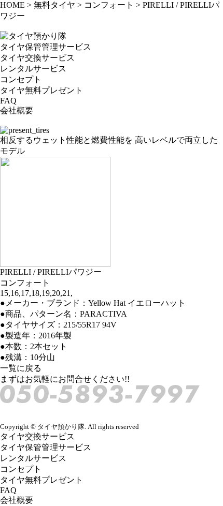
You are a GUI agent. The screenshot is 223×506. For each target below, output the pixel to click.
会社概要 (16, 110)
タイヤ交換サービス (37, 57)
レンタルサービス (33, 68)
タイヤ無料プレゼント (41, 90)
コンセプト (20, 79)
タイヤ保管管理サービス (45, 46)
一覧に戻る (20, 368)
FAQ (8, 100)
